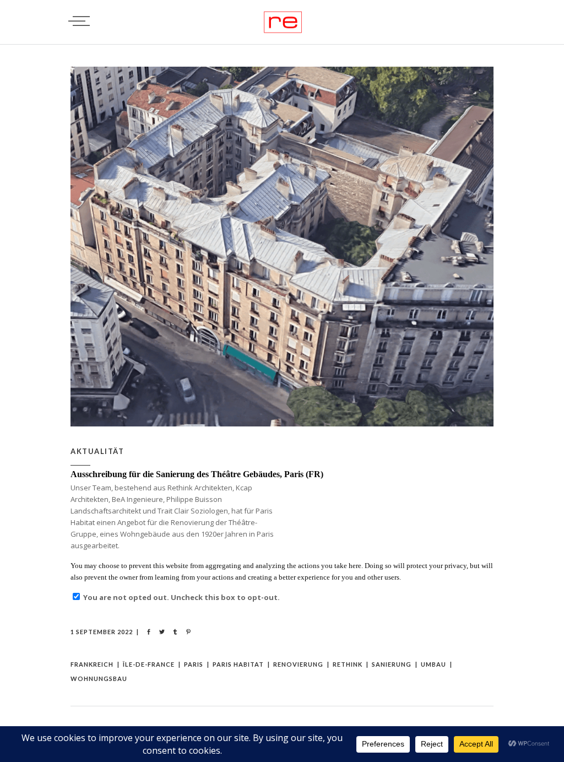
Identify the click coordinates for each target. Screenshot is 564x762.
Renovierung (298, 664)
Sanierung (391, 664)
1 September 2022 (101, 631)
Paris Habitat (238, 664)
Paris (193, 664)
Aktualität (97, 451)
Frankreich (91, 664)
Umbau (433, 664)
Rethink (347, 664)
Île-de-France (149, 664)
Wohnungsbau (98, 678)
